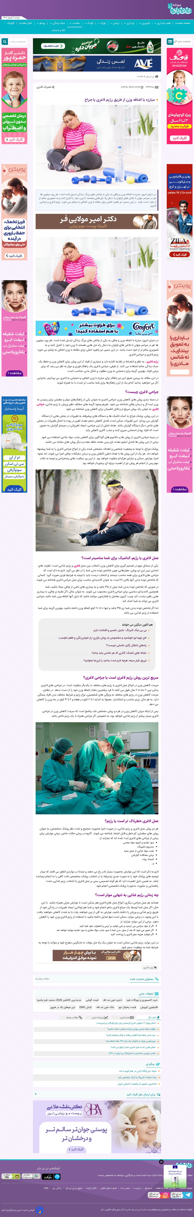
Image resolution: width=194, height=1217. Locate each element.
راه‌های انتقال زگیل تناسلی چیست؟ (126, 646)
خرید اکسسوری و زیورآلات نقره (142, 1000)
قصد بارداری (164, 23)
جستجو (148, 1188)
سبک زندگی (58, 23)
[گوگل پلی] (31, 1176)
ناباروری (146, 23)
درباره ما (137, 1188)
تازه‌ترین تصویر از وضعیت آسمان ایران (137, 1084)
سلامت (76, 23)
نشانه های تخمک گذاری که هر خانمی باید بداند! (119, 653)
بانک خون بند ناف (105, 1007)
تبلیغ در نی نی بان (74, 1188)
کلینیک (10, 23)
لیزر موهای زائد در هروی (62, 1007)
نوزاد (103, 23)
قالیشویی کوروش (149, 1007)
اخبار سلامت (25, 23)
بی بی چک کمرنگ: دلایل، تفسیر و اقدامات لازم (119, 630)
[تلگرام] (181, 1198)
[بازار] (11, 1176)
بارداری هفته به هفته (165, 1188)
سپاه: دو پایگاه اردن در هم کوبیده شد (137, 1071)
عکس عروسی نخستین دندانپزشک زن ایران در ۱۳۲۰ (132, 1053)
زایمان (116, 23)
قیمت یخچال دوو (127, 1007)
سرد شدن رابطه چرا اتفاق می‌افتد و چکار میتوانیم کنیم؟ (131, 1035)
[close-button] (161, 1161)
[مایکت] (51, 1176)
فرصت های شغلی (108, 1188)
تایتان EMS (86, 1007)
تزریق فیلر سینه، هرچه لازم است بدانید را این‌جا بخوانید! (115, 661)
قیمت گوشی (92, 1000)
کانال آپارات (91, 1188)
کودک (90, 23)
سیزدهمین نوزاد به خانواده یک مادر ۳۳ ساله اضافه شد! (131, 1041)
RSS (46, 1188)
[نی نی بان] (179, 9)
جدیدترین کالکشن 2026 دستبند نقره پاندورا (59, 1000)
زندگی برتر (57, 1188)
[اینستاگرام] (159, 1198)
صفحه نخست (182, 23)
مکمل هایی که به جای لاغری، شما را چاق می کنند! (133, 1047)
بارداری (130, 23)
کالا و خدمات (58, 30)
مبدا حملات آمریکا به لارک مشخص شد (137, 1077)
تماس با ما (125, 1188)
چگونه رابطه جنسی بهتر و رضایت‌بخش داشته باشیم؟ (131, 1029)
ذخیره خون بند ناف (112, 1000)
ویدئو (42, 23)
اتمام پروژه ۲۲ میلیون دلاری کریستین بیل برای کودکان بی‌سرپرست (126, 1023)
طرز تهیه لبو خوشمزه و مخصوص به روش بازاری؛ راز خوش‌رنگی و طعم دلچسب (102, 638)
